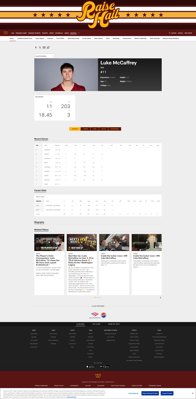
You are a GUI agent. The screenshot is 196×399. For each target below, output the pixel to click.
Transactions (90, 353)
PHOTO (72, 330)
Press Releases (34, 343)
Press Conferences (53, 340)
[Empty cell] (53, 214)
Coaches (90, 343)
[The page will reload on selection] (44, 56)
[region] (98, 393)
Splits (103, 129)
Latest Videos (53, 333)
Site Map (88, 385)
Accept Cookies (167, 393)
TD (102, 145)
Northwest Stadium (110, 330)
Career (85, 129)
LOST (157, 145)
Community (34, 347)
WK (37, 145)
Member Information (134, 357)
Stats (90, 350)
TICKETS (134, 330)
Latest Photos (72, 333)
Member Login (134, 333)
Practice (72, 340)
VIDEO (53, 330)
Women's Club (159, 350)
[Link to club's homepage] (5, 32)
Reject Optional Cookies (150, 393)
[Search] (169, 32)
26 (64, 214)
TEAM (47, 201)
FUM (150, 145)
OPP (45, 145)
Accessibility (74, 385)
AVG (85, 145)
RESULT (57, 145)
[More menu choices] (78, 33)
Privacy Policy (59, 385)
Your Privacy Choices (118, 385)
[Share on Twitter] (40, 48)
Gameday (33, 337)
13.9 (97, 214)
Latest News (34, 333)
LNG (94, 145)
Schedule (90, 337)
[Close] (192, 393)
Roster (90, 333)
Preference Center (155, 385)
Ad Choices (100, 385)
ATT (112, 145)
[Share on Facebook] (36, 48)
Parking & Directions (110, 333)
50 (104, 214)
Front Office (90, 347)
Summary (75, 129)
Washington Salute (159, 340)
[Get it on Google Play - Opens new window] (104, 367)
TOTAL (38, 214)
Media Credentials (159, 357)
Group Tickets (134, 347)
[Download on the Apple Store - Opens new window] (90, 366)
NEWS (34, 330)
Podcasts (53, 343)
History (90, 357)
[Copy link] (48, 48)
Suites (134, 353)
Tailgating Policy (110, 340)
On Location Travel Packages (134, 360)
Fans (72, 347)
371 (89, 214)
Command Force (159, 343)
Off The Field (33, 340)
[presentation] (161, 298)
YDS (75, 145)
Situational (115, 129)
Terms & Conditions (41, 385)
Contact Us (159, 333)
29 (80, 214)
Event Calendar (90, 340)
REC (66, 145)
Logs (94, 129)
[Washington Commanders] (98, 376)
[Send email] (44, 48)
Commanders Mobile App (159, 337)
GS (72, 201)
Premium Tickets (134, 340)
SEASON (38, 201)
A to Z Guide (110, 337)
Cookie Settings (137, 385)
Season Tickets (134, 337)
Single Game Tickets (134, 343)
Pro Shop (159, 353)
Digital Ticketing (134, 350)
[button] (95, 297)
